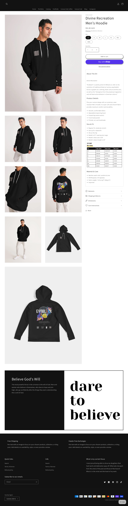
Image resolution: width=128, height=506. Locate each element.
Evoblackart (111, 500)
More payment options (104, 66)
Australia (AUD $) (11, 499)
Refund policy (9, 470)
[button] (7, 4)
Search (7, 463)
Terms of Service (10, 466)
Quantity (88, 46)
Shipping (88, 31)
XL (111, 37)
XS (88, 37)
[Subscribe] (36, 482)
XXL (118, 37)
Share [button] (89, 210)
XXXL (89, 42)
